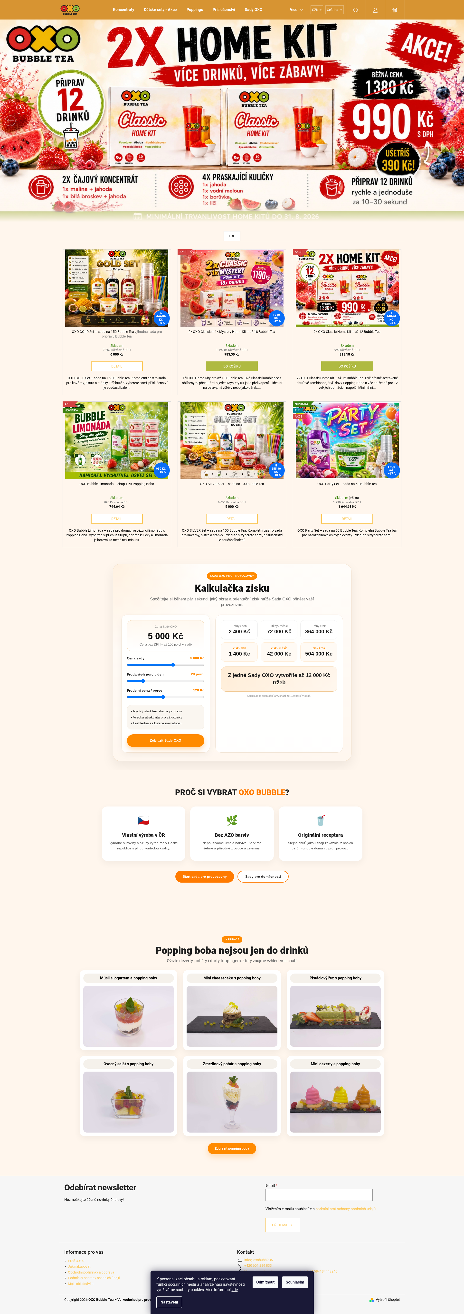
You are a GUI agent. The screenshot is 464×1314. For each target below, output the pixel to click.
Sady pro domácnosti (263, 876)
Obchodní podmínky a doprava (91, 1272)
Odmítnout (265, 1282)
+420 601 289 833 (258, 1265)
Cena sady (135, 658)
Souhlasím (295, 1282)
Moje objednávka (81, 1284)
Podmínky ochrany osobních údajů (94, 1278)
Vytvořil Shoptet (388, 1300)
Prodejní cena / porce (144, 690)
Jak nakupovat (79, 1266)
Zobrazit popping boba (232, 1148)
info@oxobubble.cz (259, 1260)
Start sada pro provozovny (205, 876)
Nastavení (169, 1302)
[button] (35, 121)
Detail (116, 366)
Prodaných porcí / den (145, 674)
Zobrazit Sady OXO (165, 740)
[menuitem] (123, 10)
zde (235, 1289)
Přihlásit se (283, 1225)
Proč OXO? (76, 1261)
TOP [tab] (232, 236)
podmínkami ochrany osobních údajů (346, 1209)
